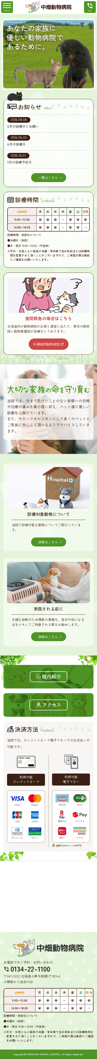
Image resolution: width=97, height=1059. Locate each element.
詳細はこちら (48, 542)
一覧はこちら (48, 177)
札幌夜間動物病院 (46, 344)
